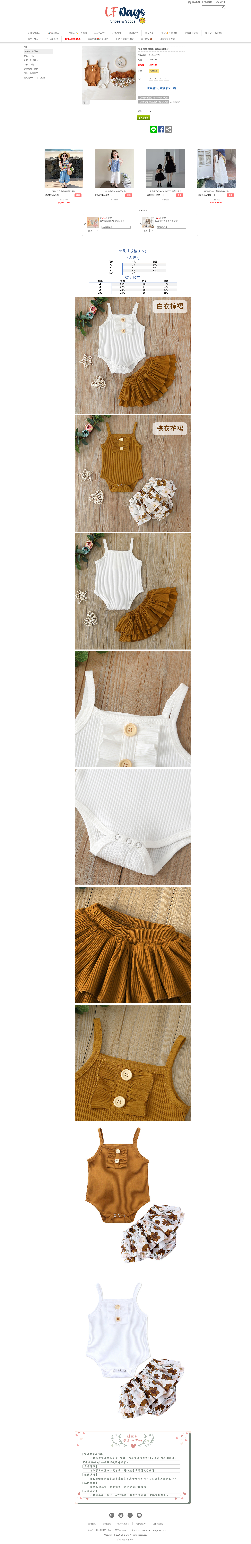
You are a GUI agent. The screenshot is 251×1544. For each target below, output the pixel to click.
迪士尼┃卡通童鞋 (214, 33)
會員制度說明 (123, 1523)
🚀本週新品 (53, 33)
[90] (161, 78)
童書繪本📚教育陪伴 (98, 39)
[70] (151, 78)
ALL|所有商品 (34, 33)
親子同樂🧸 (146, 39)
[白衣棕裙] (154, 71)
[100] (166, 78)
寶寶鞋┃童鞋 (191, 33)
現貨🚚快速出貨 (169, 33)
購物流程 (107, 1523)
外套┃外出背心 (31, 60)
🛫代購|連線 (52, 39)
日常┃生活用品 (31, 73)
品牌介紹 (92, 1523)
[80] (156, 78)
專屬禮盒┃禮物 (31, 69)
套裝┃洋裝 (29, 56)
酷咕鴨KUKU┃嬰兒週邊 (34, 77)
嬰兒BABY (99, 33)
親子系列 (149, 33)
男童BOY (133, 33)
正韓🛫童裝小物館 (124, 39)
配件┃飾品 (32, 39)
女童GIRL (116, 33)
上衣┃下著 (29, 64)
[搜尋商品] (224, 7)
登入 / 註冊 (220, 2)
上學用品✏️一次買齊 (77, 33)
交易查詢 (208, 2)
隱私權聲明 (158, 1523)
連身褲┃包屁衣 (31, 51)
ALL (25, 47)
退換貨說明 (141, 1523)
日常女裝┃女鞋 (167, 39)
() (196, 2)
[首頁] (125, 15)
